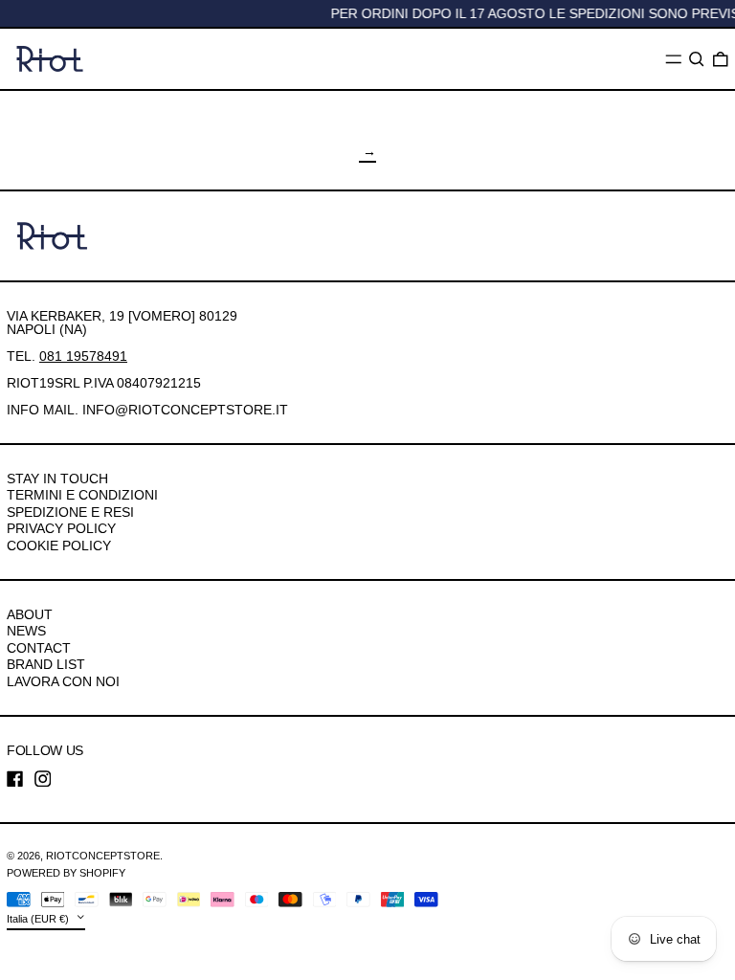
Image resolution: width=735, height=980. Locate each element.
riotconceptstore (103, 855)
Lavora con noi (63, 681)
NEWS (26, 630)
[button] (696, 59)
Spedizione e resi (70, 512)
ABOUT (30, 614)
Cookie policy (59, 545)
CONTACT (39, 648)
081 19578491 (83, 356)
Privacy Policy (61, 528)
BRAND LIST (46, 664)
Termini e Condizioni (82, 494)
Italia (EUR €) (39, 918)
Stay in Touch (57, 478)
